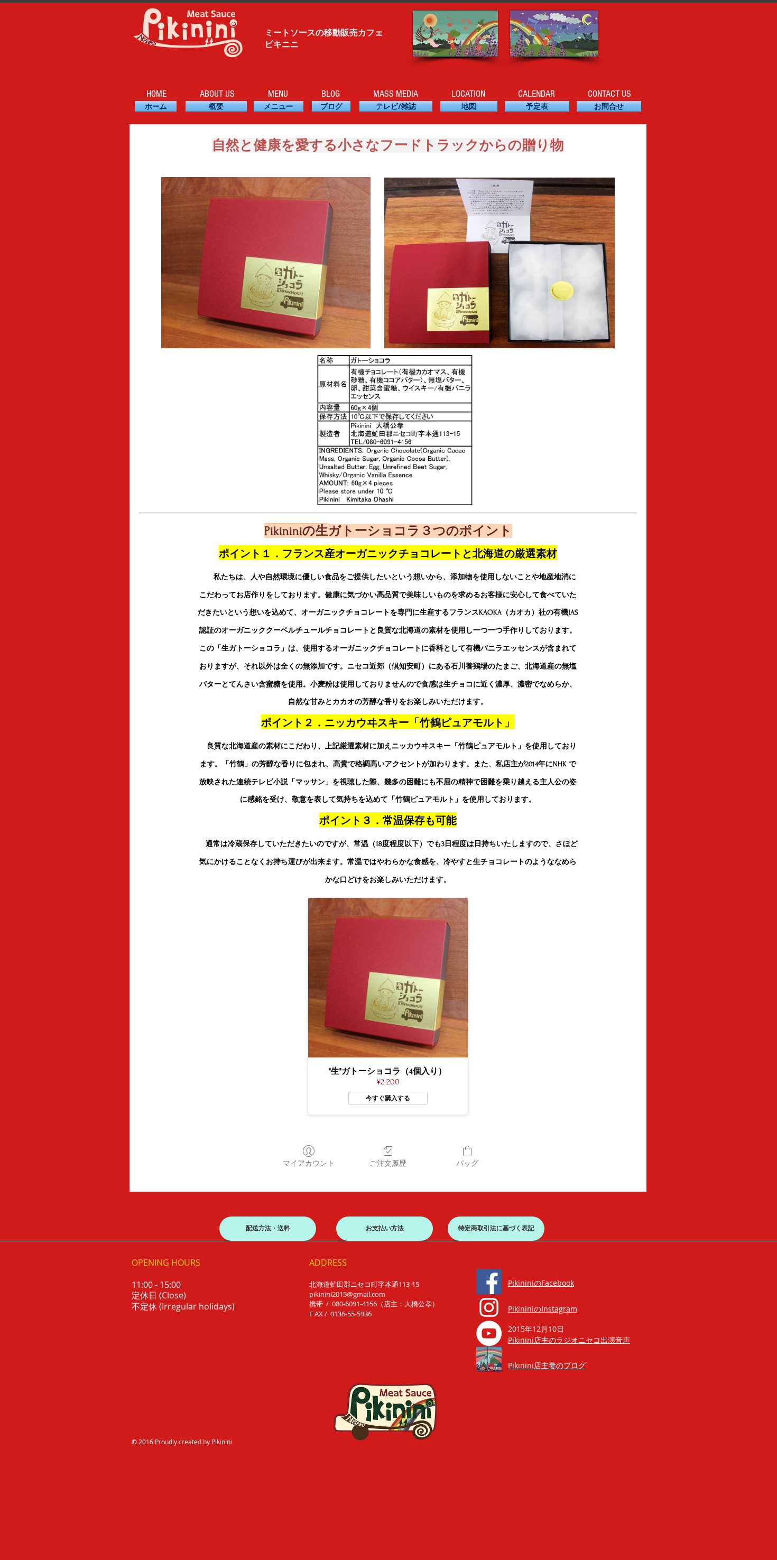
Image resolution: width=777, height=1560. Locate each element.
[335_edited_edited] (489, 1359)
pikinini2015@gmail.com (347, 1294)
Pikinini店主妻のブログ (547, 1365)
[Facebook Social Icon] (489, 1281)
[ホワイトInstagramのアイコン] (489, 1307)
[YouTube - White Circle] (489, 1333)
